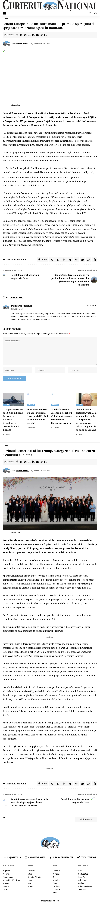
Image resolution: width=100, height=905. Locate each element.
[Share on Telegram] (76, 259)
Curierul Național (22, 44)
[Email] (37, 35)
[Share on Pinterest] (25, 35)
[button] (5, 13)
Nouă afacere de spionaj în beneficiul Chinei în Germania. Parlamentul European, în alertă (61, 416)
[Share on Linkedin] (33, 35)
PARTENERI (83, 865)
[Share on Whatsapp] (29, 35)
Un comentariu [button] (87, 819)
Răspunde (93, 306)
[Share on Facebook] (17, 35)
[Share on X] (21, 35)
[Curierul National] (50, 5)
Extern (5, 19)
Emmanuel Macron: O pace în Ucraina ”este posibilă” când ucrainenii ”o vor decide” (37, 416)
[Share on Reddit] (70, 259)
